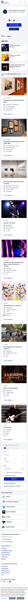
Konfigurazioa (4, 598)
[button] (20, 2)
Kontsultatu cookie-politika (17, 596)
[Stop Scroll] (9, 20)
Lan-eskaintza (4, 548)
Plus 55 (8, 496)
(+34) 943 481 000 (7, 539)
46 (14, 448)
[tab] (11, 20)
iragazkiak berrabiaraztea (9, 475)
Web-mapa (3, 559)
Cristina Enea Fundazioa (12, 501)
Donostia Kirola (4, 566)
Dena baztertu (20, 598)
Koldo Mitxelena (10, 527)
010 (4, 537)
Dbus (2, 574)
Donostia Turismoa (5, 570)
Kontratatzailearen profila (6, 550)
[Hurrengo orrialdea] (16, 448)
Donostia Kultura (10, 507)
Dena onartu (12, 598)
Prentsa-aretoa (4, 556)
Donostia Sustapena (5, 572)
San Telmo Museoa (11, 512)
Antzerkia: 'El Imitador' (15, 45)
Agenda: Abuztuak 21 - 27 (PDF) (13, 486)
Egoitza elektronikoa (5, 552)
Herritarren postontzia (8, 541)
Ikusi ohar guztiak (14, 25)
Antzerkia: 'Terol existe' (15, 55)
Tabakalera (9, 522)
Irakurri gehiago (8, 114)
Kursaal (8, 517)
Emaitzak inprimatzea (10, 483)
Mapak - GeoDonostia (5, 554)
